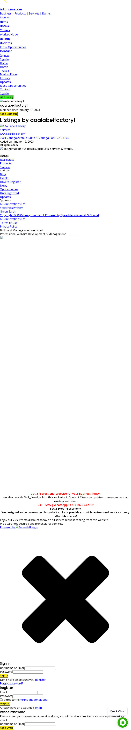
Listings (5, 39)
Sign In (37, 708)
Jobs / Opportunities (13, 47)
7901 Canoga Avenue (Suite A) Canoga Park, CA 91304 (34, 138)
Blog (3, 174)
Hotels (4, 26)
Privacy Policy (8, 226)
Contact (6, 51)
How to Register (10, 182)
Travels (5, 30)
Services (5, 130)
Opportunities (9, 189)
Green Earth (8, 211)
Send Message (8, 113)
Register (40, 680)
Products (5, 163)
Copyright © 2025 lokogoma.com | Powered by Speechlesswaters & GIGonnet (49, 215)
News (3, 185)
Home (4, 22)
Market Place (9, 34)
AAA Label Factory (12, 134)
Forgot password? (11, 683)
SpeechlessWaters (11, 208)
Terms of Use (8, 223)
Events (4, 178)
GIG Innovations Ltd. (13, 204)
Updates (6, 43)
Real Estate (7, 160)
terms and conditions (33, 700)
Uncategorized (9, 193)
